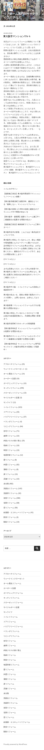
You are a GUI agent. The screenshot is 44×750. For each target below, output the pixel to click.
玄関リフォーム (10, 503)
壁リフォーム (9, 460)
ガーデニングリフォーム (13, 383)
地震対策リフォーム (11, 455)
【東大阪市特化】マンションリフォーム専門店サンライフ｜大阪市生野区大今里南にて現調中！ (22, 347)
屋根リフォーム (10, 469)
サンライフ (8, 402)
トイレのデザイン (11, 189)
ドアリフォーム (10, 412)
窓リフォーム (9, 508)
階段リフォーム (10, 522)
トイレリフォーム (11, 407)
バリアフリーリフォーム (13, 417)
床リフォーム (9, 474)
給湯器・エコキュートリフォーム (17, 512)
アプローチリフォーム (12, 364)
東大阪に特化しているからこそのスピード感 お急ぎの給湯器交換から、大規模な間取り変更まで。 (22, 316)
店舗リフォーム (10, 479)
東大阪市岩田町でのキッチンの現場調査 (19, 324)
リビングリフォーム (11, 426)
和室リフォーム (10, 450)
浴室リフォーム (10, 498)
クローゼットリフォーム (13, 393)
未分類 (6, 484)
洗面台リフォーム (11, 488)
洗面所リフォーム (11, 493)
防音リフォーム (10, 517)
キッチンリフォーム (11, 388)
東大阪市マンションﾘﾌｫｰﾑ (16, 36)
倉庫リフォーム (10, 436)
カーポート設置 (10, 379)
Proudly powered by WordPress (15, 744)
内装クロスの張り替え (12, 441)
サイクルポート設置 (11, 398)
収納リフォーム (10, 445)
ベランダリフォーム (11, 422)
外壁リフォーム (10, 465)
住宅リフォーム (10, 431)
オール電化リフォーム (12, 374)
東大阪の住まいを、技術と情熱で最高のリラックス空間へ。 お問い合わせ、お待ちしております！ (22, 297)
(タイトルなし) (9, 259)
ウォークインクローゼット (14, 369)
